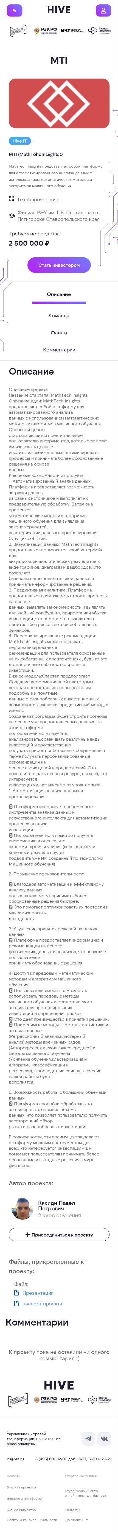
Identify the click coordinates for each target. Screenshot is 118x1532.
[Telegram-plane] (88, 1439)
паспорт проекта (42, 1303)
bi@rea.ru (15, 1458)
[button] (14, 10)
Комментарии (59, 349)
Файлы (59, 332)
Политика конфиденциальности (32, 1520)
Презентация (38, 1293)
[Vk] (104, 1439)
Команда (59, 315)
